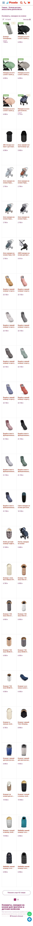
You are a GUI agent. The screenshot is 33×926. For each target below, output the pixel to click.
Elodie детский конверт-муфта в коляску (9, 542)
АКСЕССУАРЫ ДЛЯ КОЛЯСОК (12, 9)
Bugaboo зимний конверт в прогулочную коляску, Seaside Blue (9, 398)
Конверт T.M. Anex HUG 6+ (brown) (22, 579)
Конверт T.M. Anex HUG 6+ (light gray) (22, 615)
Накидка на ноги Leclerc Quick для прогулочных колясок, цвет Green (9, 73)
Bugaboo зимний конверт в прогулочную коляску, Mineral (9, 362)
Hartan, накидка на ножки (23, 542)
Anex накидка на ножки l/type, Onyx (23, 218)
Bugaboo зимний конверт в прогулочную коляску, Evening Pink (23, 290)
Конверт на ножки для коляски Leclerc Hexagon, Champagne (8, 795)
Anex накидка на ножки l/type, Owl (9, 254)
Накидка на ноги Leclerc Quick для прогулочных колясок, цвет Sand (9, 110)
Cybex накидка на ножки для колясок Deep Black (24, 506)
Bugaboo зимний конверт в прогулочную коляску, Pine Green (23, 362)
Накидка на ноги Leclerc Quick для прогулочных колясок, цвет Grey (24, 73)
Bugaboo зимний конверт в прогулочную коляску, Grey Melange (23, 326)
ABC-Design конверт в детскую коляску (8, 146)
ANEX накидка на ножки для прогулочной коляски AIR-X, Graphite (24, 254)
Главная (4, 7)
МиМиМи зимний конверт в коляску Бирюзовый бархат (23, 831)
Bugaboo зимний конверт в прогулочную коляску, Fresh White (9, 326)
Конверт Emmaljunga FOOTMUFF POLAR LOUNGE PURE (8, 37)
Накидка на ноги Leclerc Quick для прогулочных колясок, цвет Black (24, 37)
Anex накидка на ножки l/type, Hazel (23, 182)
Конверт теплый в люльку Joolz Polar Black (23, 795)
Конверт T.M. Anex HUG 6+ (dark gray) (7, 615)
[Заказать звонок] (25, 2)
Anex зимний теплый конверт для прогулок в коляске (24, 146)
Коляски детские (15, 7)
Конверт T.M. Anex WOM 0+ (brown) (7, 651)
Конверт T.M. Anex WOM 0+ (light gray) (7, 687)
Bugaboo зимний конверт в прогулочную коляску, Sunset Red (23, 398)
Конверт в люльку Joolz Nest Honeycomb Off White (9, 723)
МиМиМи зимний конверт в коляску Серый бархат (23, 867)
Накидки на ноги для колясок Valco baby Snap (23, 110)
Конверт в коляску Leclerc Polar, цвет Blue (23, 687)
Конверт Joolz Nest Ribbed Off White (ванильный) (8, 579)
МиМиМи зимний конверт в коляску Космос (9, 867)
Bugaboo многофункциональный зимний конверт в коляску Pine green (24, 470)
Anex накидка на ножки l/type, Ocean (8, 218)
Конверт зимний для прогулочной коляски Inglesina (24, 759)
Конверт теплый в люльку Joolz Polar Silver (8, 831)
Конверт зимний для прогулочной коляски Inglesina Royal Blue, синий (9, 759)
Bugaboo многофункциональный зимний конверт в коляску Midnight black (24, 434)
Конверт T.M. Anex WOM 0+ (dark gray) (22, 651)
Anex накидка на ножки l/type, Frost (8, 182)
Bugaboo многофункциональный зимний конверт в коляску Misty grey (9, 470)
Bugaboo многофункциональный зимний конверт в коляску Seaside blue (9, 506)
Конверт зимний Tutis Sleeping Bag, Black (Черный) (23, 723)
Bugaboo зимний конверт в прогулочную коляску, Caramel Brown (9, 290)
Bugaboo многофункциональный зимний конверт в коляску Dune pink (9, 434)
